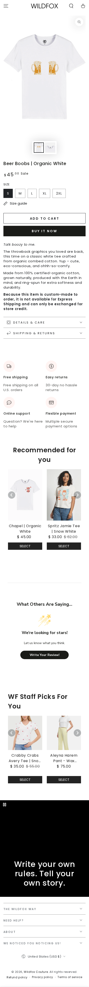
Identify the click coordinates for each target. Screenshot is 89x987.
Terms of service (70, 977)
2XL (59, 193)
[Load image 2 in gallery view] (50, 147)
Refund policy (17, 977)
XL (45, 193)
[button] (71, 6)
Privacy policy (42, 977)
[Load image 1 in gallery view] (39, 147)
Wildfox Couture (36, 972)
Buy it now (44, 231)
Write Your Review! (45, 655)
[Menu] (6, 6)
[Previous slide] (11, 495)
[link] (25, 504)
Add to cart (44, 218)
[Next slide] (77, 495)
